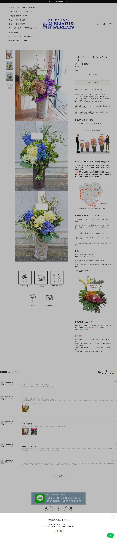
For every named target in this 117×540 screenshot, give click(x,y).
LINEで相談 (58, 531)
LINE (110, 535)
